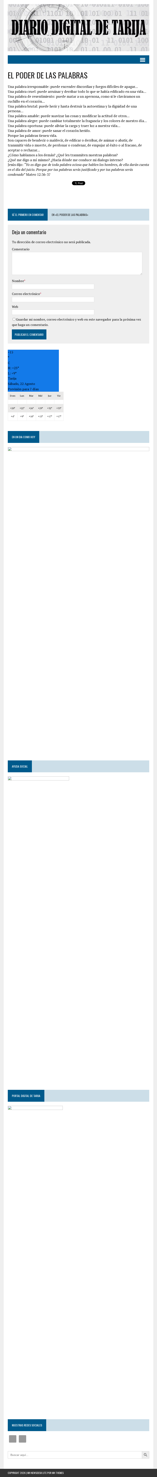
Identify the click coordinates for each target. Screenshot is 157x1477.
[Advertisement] (78, 197)
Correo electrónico (26, 294)
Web (15, 306)
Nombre (18, 281)
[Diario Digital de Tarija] (78, 27)
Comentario (20, 249)
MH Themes (58, 1473)
